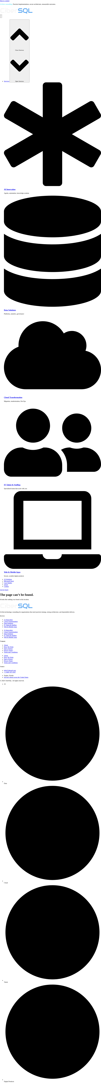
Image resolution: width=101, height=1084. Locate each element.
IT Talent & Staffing (12, 485)
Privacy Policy (8, 650)
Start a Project (8, 649)
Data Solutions (10, 310)
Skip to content (4, 1)
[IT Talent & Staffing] (52, 481)
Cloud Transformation (13, 397)
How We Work (8, 647)
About (6, 645)
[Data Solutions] (52, 306)
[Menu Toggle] (1, 16)
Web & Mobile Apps (12, 572)
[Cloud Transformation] (52, 393)
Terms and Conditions (11, 652)
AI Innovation (9, 189)
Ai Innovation (8, 620)
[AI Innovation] (52, 185)
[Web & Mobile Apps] (52, 568)
